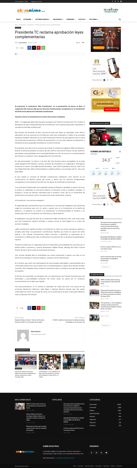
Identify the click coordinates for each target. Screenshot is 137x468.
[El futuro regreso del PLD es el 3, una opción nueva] (94, 249)
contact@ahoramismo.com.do (64, 458)
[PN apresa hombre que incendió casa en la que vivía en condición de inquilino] (20, 428)
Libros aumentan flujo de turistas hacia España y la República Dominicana (111, 258)
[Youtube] (121, 1)
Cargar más (105, 267)
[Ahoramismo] (16, 43)
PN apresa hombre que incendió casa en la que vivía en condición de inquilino (36, 428)
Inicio (16, 25)
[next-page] (19, 382)
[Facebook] (112, 1)
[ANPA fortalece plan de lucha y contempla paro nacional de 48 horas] (94, 282)
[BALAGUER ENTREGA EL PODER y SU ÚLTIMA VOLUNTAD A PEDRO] (94, 239)
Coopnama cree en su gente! (100, 123)
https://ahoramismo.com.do (38, 334)
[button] (119, 19)
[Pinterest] (39, 48)
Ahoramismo (23, 42)
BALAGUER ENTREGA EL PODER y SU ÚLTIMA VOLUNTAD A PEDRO (74, 420)
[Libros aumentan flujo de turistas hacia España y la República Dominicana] (94, 259)
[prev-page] (16, 382)
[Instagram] (115, 1)
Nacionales (22, 25)
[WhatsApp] (43, 48)
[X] (118, 1)
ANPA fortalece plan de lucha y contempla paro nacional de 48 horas (110, 281)
